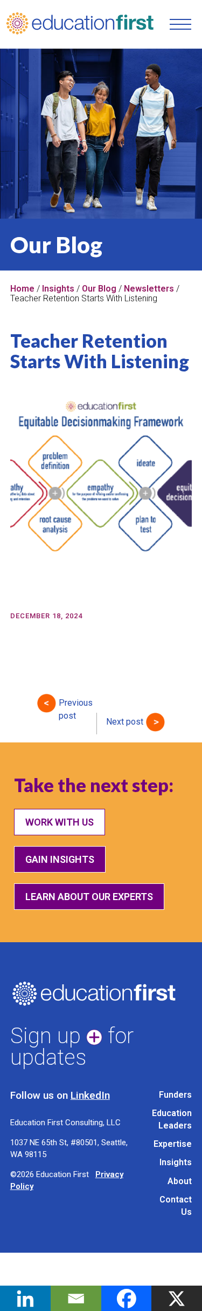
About (180, 1181)
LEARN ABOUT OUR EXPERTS (89, 896)
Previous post (76, 705)
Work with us (59, 822)
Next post (124, 722)
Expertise (173, 1144)
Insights (58, 288)
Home (22, 288)
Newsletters (149, 288)
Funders (175, 1095)
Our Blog (99, 288)
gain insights (59, 859)
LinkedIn (90, 1095)
